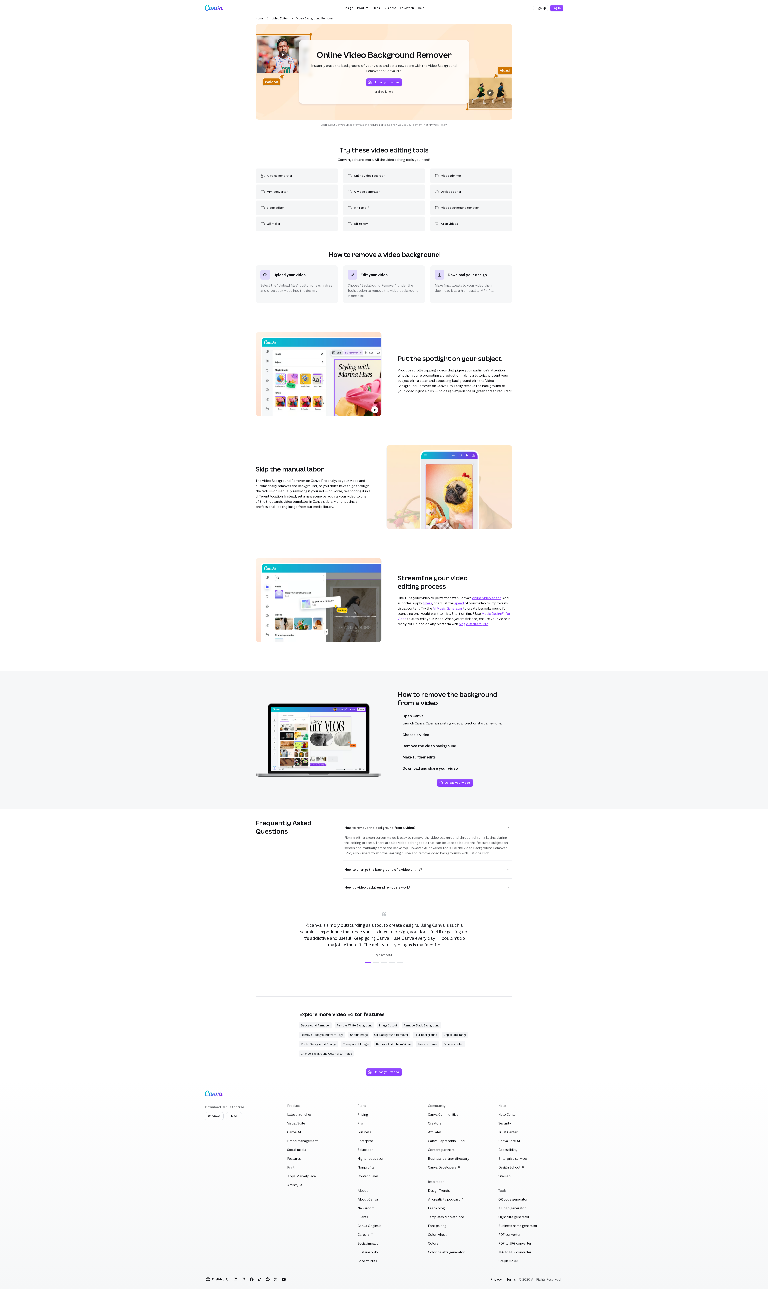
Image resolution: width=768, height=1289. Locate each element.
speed (459, 603)
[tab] (368, 962)
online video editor (486, 598)
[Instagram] (243, 1279)
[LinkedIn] (235, 1279)
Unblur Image (359, 1035)
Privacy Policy (438, 124)
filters (427, 603)
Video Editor (280, 18)
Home (260, 18)
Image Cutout (388, 1025)
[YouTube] (283, 1279)
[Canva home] (214, 8)
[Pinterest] (267, 1279)
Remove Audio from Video (393, 1044)
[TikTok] (259, 1279)
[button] (348, 8)
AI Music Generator (447, 608)
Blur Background (426, 1035)
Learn (324, 124)
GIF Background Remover (391, 1035)
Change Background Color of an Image (326, 1053)
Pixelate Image (427, 1044)
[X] (275, 1279)
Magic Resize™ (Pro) (474, 624)
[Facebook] (251, 1279)
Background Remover (315, 1025)
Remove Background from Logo (322, 1035)
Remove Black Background (422, 1025)
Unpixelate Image (455, 1035)
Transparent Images (356, 1044)
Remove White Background (354, 1025)
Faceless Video (453, 1044)
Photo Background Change (319, 1044)
